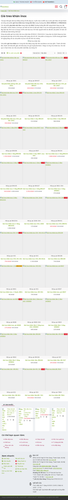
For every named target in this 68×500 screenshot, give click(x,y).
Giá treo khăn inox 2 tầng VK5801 (56, 190)
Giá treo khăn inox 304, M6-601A (34, 259)
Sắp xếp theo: (36, 53)
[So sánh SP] (14, 79)
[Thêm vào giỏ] (8, 420)
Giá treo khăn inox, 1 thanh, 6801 (11, 292)
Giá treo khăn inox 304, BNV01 (56, 224)
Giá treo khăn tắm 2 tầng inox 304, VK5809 (34, 326)
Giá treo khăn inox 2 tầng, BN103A (11, 225)
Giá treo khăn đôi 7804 (56, 395)
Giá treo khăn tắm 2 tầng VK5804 (11, 361)
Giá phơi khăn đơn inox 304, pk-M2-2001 (11, 120)
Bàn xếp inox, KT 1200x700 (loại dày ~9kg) (28, 412)
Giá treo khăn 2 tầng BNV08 (11, 154)
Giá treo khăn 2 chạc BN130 (34, 119)
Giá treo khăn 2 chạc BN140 (56, 119)
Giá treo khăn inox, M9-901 (34, 292)
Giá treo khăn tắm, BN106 (34, 360)
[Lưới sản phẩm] (2, 53)
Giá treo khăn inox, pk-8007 (56, 292)
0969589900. (57, 468)
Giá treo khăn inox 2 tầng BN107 (34, 189)
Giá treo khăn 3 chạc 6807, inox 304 (34, 155)
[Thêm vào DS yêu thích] (11, 79)
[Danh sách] (4, 53)
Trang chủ (3, 11)
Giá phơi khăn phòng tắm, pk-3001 (11, 85)
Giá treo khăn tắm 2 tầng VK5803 (56, 326)
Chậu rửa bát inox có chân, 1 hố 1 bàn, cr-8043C (11, 412)
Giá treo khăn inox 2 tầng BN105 (11, 189)
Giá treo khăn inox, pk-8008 (11, 325)
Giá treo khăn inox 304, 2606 (34, 224)
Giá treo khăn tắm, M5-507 (57, 360)
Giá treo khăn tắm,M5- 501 (34, 395)
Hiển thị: (60, 53)
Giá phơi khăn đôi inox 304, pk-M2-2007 (56, 85)
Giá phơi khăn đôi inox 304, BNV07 (34, 85)
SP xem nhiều (8, 404)
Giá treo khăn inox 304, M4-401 (11, 259)
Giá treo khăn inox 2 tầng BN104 (57, 154)
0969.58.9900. (37, 468)
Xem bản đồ (52, 460)
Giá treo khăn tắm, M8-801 (11, 395)
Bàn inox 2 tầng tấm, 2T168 (43, 411)
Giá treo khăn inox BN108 (56, 259)
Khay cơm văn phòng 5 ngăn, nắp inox (61, 411)
